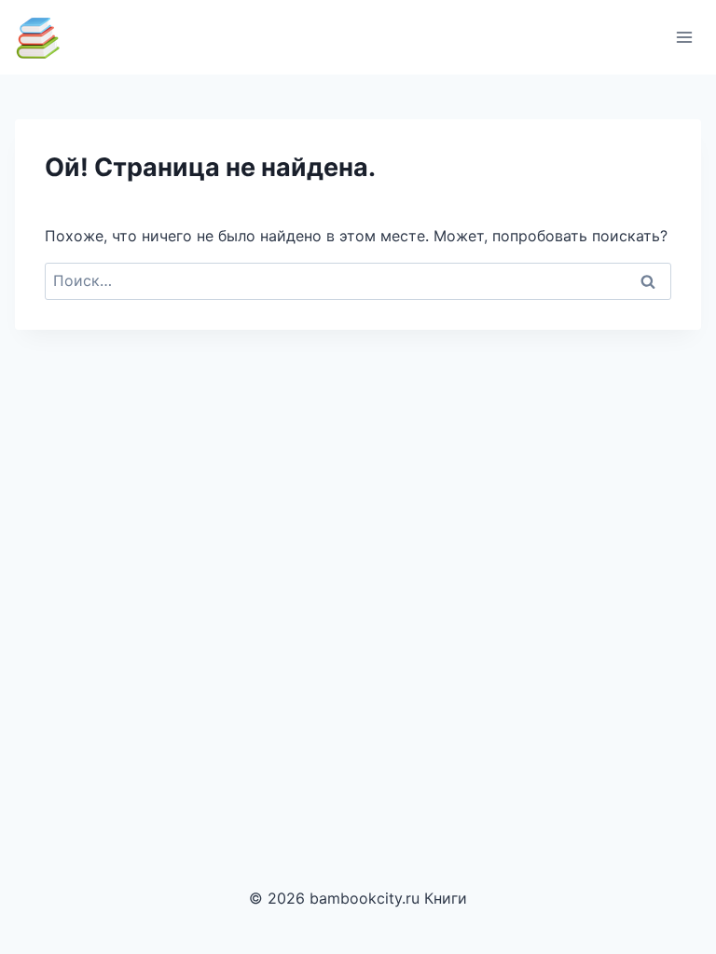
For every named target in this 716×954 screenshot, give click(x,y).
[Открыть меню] (684, 36)
